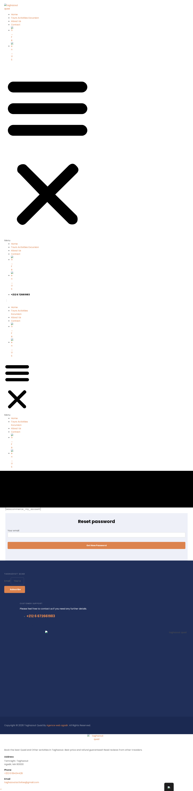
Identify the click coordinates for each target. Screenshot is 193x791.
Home (14, 14)
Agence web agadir (57, 725)
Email (7, 581)
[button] (47, 153)
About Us (16, 21)
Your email (13, 530)
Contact (15, 24)
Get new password (96, 545)
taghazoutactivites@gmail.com (21, 782)
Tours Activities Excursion (25, 17)
